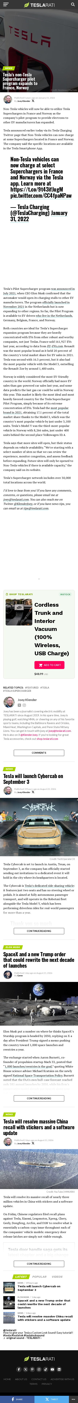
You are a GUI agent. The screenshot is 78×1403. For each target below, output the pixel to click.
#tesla (7, 1335)
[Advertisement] (39, 257)
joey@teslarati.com (16, 499)
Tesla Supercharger (18, 691)
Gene (20, 975)
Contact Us (38, 1379)
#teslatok (17, 1335)
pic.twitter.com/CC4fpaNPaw (40, 195)
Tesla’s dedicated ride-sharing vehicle (49, 886)
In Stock (65, 594)
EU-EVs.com (55, 346)
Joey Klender (23, 101)
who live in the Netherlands (54, 316)
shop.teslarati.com (47, 738)
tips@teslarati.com (35, 508)
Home (7, 1379)
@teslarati (9, 1330)
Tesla (45, 688)
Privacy (47, 1384)
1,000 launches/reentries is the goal (28, 1066)
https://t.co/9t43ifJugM (36, 189)
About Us (21, 1379)
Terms (34, 1384)
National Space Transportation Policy (37, 1075)
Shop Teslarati (21, 594)
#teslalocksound (34, 1335)
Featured (33, 688)
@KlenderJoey (23, 504)
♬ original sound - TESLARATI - (22, 1337)
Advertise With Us (62, 1379)
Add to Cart (52, 665)
